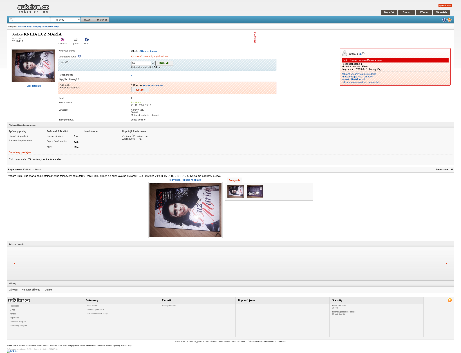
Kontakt (13, 314)
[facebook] (444, 21)
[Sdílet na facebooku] (87, 39)
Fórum (424, 12)
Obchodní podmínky (95, 310)
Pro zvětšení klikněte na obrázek (185, 179)
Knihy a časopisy (33, 27)
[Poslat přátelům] (75, 39)
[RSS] (449, 21)
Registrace (14, 306)
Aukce (21, 27)
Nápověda (441, 12)
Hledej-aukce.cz (169, 306)
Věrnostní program (18, 322)
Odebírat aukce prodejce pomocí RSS (361, 82)
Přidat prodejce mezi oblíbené (357, 76)
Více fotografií (34, 85)
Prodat (406, 12)
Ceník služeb (91, 306)
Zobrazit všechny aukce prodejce (359, 74)
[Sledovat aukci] (62, 39)
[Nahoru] (449, 300)
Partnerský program (18, 326)
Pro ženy (54, 27)
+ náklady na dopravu (147, 51)
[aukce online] (33, 13)
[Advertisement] (300, 37)
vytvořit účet (445, 6)
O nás (12, 310)
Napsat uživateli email (353, 79)
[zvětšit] (185, 210)
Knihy (46, 27)
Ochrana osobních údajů (97, 313)
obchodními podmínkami (274, 341)
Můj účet (389, 12)
